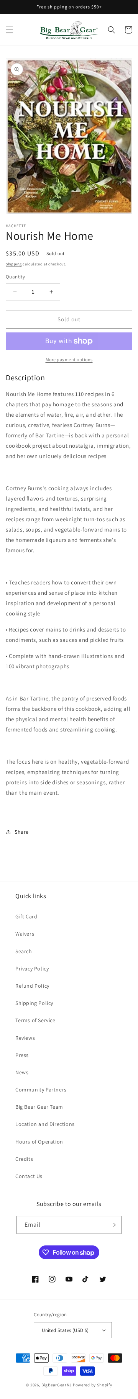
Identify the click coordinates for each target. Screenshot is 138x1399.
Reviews (25, 1037)
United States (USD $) (65, 1330)
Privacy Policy (32, 968)
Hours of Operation (39, 1141)
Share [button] (22, 831)
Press (22, 1055)
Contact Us (29, 1176)
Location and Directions (45, 1124)
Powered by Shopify (92, 1385)
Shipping (14, 264)
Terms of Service (35, 1020)
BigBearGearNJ (56, 1385)
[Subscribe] (112, 1225)
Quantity (15, 276)
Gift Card (26, 916)
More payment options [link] (69, 359)
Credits (24, 1158)
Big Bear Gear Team (39, 1106)
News (21, 1072)
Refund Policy (32, 985)
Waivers (24, 933)
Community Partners (41, 1089)
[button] (9, 29)
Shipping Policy (34, 1003)
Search (23, 951)
